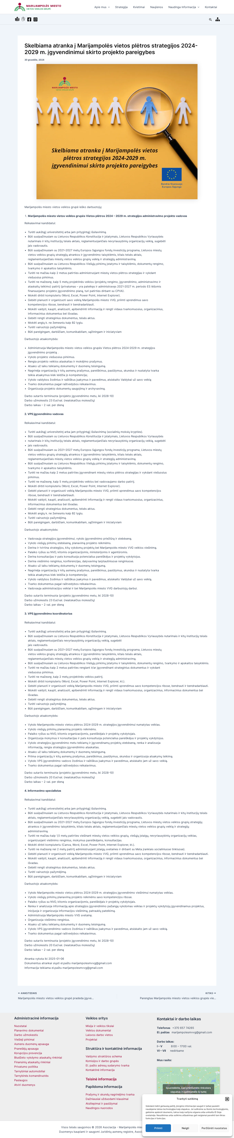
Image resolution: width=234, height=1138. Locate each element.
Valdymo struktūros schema (104, 1056)
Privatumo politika (26, 1066)
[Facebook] (29, 19)
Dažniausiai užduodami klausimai (107, 1099)
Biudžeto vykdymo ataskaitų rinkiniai (38, 1057)
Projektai (91, 1039)
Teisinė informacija (101, 1079)
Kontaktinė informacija (100, 1070)
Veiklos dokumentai (98, 1030)
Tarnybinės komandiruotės (31, 1075)
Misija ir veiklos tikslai (100, 1026)
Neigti (185, 1128)
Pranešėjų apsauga (26, 1048)
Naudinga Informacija (182, 7)
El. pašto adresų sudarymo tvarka (107, 1065)
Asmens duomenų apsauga (31, 1044)
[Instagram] (35, 19)
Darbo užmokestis (26, 1035)
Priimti (158, 1128)
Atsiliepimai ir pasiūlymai (102, 1103)
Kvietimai (139, 7)
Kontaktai (211, 7)
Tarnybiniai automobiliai (29, 1071)
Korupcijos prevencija (28, 1053)
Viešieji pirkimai (24, 1039)
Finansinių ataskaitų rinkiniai (32, 1062)
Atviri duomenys (24, 1085)
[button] (227, 1099)
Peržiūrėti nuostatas (214, 1128)
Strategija (121, 7)
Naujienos (156, 7)
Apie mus (100, 7)
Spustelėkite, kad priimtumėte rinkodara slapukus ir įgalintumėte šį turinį (188, 1089)
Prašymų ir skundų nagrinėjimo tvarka (110, 1094)
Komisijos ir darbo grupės (102, 1061)
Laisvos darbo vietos (99, 1035)
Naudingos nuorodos (99, 1108)
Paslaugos (20, 1080)
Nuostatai (20, 1026)
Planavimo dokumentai (29, 1030)
